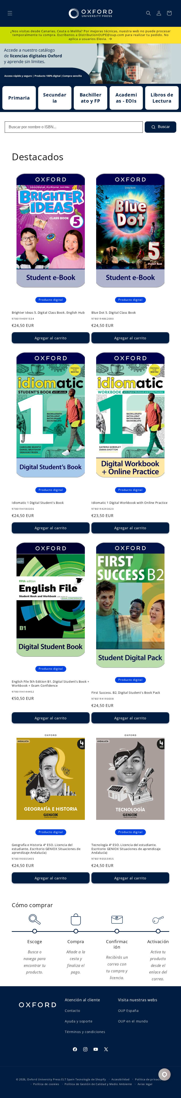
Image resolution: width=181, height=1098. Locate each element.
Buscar (163, 127)
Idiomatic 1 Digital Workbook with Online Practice (129, 503)
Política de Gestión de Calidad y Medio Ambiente (98, 1084)
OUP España (128, 1010)
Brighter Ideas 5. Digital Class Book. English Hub (48, 313)
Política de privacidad (150, 1079)
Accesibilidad (120, 1079)
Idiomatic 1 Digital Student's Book (38, 503)
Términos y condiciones (85, 1032)
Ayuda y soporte (78, 1021)
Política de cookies (46, 1084)
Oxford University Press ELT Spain (50, 1079)
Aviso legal (145, 1084)
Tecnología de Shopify (90, 1079)
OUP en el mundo (133, 1021)
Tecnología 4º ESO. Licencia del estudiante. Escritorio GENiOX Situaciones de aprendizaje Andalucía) (125, 849)
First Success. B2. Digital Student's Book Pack (125, 693)
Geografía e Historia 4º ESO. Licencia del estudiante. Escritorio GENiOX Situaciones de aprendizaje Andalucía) (46, 849)
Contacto (72, 1010)
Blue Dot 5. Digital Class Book (113, 313)
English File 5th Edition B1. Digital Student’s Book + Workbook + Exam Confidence (50, 684)
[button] (10, 13)
